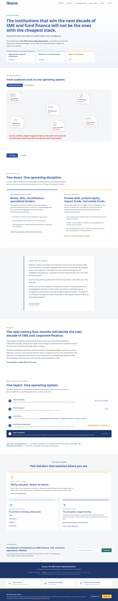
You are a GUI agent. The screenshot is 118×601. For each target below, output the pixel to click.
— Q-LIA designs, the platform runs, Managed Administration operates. (38, 444)
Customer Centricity (80, 418)
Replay (23, 155)
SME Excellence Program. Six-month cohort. (75, 522)
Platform (61, 3)
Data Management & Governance (49, 418)
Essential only (95, 596)
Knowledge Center (80, 3)
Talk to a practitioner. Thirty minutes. (21, 150)
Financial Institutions (14, 85)
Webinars (12, 522)
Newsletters (12, 526)
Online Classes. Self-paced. (70, 526)
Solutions (69, 3)
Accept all (107, 596)
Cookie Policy (36, 598)
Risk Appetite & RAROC (67, 418)
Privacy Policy (46, 598)
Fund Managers (28, 85)
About (102, 3)
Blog (10, 515)
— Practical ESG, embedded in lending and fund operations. (43, 445)
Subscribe (106, 550)
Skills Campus (93, 3)
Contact (109, 3)
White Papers (13, 519)
